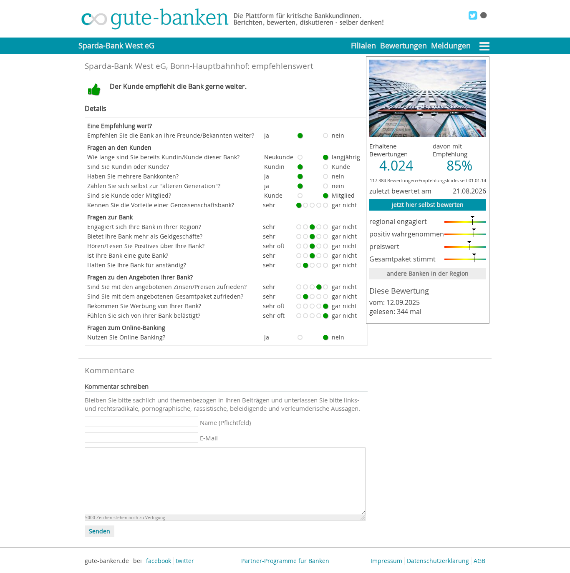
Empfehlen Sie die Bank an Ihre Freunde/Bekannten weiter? (170, 135)
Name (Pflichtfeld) (225, 422)
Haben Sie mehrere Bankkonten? (133, 176)
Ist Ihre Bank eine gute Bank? (127, 255)
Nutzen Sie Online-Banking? (126, 337)
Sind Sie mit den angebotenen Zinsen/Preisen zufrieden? (167, 287)
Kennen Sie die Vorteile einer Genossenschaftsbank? (160, 205)
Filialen (363, 45)
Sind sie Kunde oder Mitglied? (129, 195)
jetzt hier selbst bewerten (428, 205)
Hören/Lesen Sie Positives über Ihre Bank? (145, 246)
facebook (158, 561)
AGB (479, 561)
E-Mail (209, 438)
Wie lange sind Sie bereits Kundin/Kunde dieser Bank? (163, 157)
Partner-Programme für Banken (285, 561)
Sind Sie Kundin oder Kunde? (128, 167)
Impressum (386, 561)
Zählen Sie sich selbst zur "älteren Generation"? (153, 186)
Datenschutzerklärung (438, 561)
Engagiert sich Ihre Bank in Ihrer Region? (144, 227)
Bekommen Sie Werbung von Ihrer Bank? (144, 306)
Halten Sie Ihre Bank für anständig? (136, 265)
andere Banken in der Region (428, 273)
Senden (99, 531)
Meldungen (451, 45)
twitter (185, 561)
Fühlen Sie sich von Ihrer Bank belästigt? (143, 315)
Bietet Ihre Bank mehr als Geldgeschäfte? (144, 236)
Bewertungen (403, 45)
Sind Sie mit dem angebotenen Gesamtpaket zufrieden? (165, 296)
